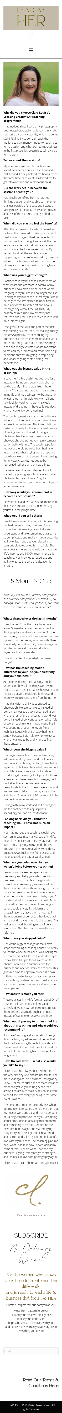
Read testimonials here (31, 1215)
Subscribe (12, 1363)
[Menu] (31, 50)
